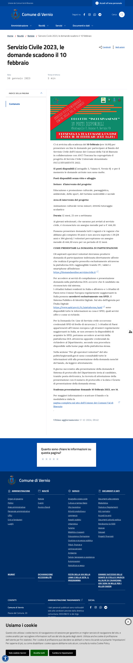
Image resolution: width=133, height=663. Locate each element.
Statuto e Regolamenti (108, 507)
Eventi (41, 502)
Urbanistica (73, 523)
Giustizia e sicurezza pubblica (80, 540)
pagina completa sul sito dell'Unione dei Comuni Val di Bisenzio (83, 404)
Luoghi (11, 523)
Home (10, 36)
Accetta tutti (39, 652)
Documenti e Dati (111, 491)
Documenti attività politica (109, 519)
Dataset (101, 532)
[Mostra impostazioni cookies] (130, 331)
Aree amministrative (16, 507)
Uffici (10, 515)
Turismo (71, 527)
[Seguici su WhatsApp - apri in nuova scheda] (93, 14)
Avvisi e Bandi (44, 507)
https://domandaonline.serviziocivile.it (74, 272)
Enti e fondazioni (15, 519)
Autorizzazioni (74, 561)
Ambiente (72, 552)
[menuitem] (21, 26)
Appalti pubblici (74, 519)
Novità (20, 36)
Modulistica (103, 502)
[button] (122, 14)
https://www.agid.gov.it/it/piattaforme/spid (77, 307)
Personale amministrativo (19, 511)
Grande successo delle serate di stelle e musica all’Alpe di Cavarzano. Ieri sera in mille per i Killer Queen (111, 580)
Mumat (11, 574)
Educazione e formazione (78, 536)
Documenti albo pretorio (108, 498)
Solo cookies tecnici (17, 652)
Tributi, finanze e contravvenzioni (75, 546)
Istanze (101, 527)
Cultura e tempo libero (77, 502)
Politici (10, 502)
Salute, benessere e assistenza (81, 557)
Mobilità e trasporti (76, 532)
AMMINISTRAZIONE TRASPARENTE (64, 600)
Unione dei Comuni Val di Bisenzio (20, 3)
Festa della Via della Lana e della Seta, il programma (79, 577)
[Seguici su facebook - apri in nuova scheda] (83, 14)
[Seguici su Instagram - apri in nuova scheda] (88, 14)
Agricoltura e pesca (76, 565)
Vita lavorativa (74, 507)
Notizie (31, 36)
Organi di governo (15, 498)
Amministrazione (21, 491)
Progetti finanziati (106, 536)
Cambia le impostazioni (62, 652)
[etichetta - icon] (43, 458)
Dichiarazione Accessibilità (45, 576)
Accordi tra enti (104, 515)
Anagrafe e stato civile (77, 498)
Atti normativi (104, 511)
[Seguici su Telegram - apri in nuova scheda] (98, 14)
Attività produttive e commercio (76, 513)
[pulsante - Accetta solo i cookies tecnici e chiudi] (128, 621)
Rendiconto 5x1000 (106, 523)
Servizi (75, 491)
